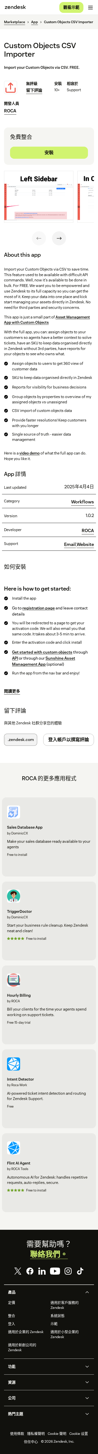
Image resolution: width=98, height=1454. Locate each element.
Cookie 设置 (78, 1433)
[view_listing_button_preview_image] (38, 197)
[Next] (59, 238)
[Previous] (39, 238)
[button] (44, 1292)
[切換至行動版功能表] (90, 7)
